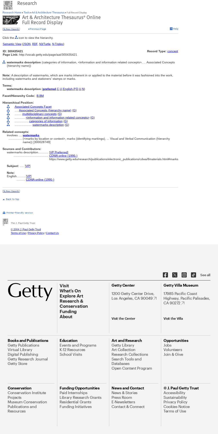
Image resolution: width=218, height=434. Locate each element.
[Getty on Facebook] (165, 275)
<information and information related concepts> (57, 117)
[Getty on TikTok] (193, 275)
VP (28, 166)
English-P (69, 89)
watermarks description (48, 124)
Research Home (12, 12)
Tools (26, 12)
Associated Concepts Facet (33, 106)
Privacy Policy (36, 233)
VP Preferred (58, 152)
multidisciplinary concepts (39, 114)
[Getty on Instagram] (184, 275)
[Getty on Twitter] (174, 275)
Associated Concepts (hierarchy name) (45, 110)
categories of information (46, 121)
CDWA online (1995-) (63, 155)
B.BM (40, 95)
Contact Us (52, 233)
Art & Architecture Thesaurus (48, 12)
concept (172, 51)
